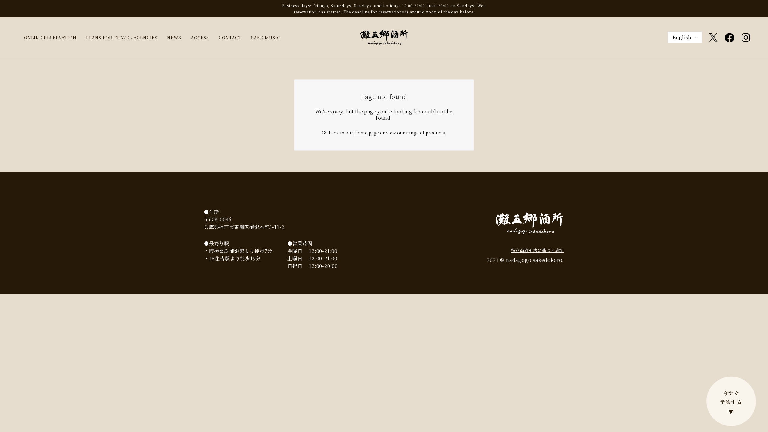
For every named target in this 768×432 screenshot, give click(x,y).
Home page (367, 133)
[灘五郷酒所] (384, 37)
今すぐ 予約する (731, 402)
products (435, 133)
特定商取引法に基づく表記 (537, 250)
